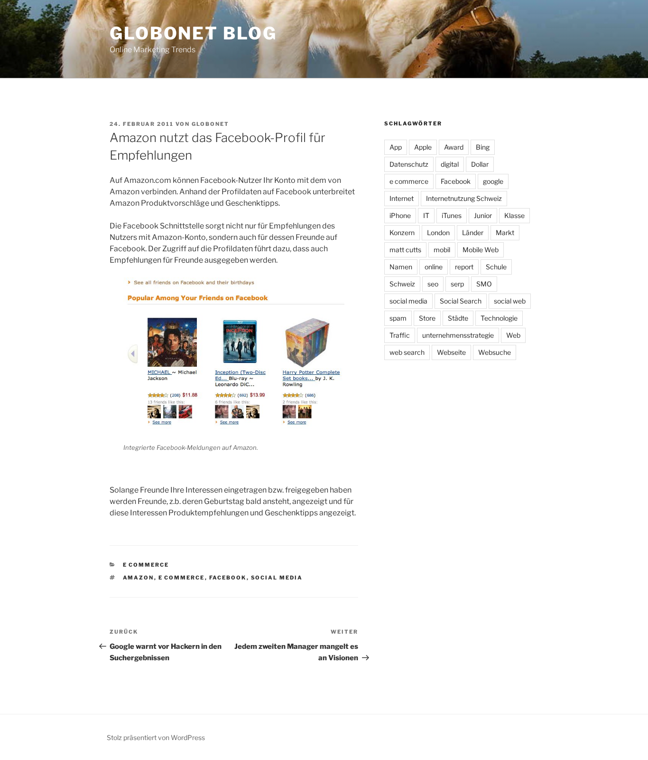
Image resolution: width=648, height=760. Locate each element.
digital (450, 164)
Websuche (494, 352)
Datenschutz (408, 164)
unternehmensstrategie (458, 335)
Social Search (460, 301)
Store (427, 318)
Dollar (480, 164)
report (464, 267)
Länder (472, 232)
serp (457, 284)
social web (510, 301)
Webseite (451, 352)
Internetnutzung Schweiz (464, 198)
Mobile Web (481, 250)
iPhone (400, 215)
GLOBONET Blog (193, 33)
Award (453, 147)
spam (398, 318)
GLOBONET (210, 124)
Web (513, 335)
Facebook (228, 577)
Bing (483, 147)
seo (432, 284)
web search (407, 352)
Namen (400, 267)
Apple (423, 147)
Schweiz (402, 284)
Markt (505, 232)
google (493, 181)
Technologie (499, 318)
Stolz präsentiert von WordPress (156, 737)
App (395, 147)
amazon (138, 577)
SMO (484, 284)
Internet (401, 198)
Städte (458, 318)
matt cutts (405, 250)
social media (277, 577)
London (438, 232)
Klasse (514, 215)
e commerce (146, 564)
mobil (442, 250)
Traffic (399, 335)
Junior (483, 215)
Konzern (402, 232)
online (434, 267)
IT (426, 215)
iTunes (452, 215)
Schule (496, 267)
